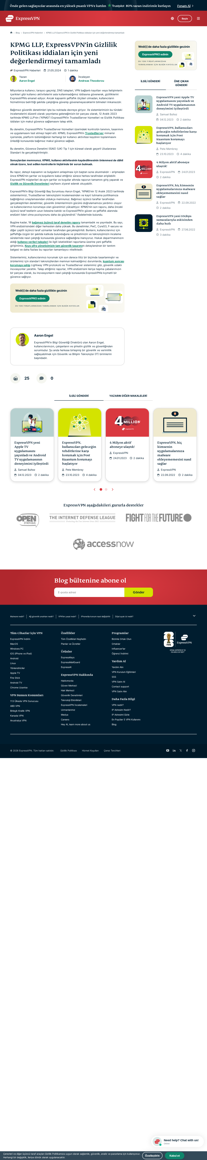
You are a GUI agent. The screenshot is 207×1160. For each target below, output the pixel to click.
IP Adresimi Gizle (120, 714)
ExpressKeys (67, 657)
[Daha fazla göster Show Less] (194, 615)
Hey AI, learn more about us (75, 724)
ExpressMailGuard (70, 662)
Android (14, 658)
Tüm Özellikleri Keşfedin (73, 639)
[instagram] (193, 750)
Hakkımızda (67, 680)
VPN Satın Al (118, 681)
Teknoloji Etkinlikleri (71, 700)
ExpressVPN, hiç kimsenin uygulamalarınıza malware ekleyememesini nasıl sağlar (175, 191)
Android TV (16, 682)
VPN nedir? (118, 705)
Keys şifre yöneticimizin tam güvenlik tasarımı (53, 245)
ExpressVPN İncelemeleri (74, 705)
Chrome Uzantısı (18, 687)
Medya (64, 714)
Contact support (120, 686)
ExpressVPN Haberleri (33, 33)
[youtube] (167, 750)
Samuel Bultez (168, 114)
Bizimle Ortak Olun (121, 639)
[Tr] (11, 32)
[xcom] (180, 750)
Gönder (138, 592)
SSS (114, 676)
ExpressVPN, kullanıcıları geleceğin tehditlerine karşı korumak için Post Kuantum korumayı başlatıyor (176, 135)
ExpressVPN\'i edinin (32, 298)
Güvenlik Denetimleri (71, 695)
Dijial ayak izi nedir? (124, 616)
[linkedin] (174, 750)
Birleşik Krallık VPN (20, 710)
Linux (13, 663)
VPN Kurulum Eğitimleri (124, 672)
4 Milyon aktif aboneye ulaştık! (172, 164)
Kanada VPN (17, 715)
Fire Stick (15, 677)
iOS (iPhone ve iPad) (21, 653)
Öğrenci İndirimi (120, 653)
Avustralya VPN (18, 720)
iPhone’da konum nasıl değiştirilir (95, 616)
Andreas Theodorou (91, 80)
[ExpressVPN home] (22, 18)
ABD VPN (15, 706)
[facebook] (187, 750)
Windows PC (16, 648)
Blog (18, 33)
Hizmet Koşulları (90, 750)
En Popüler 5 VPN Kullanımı (126, 719)
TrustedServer (94, 133)
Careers (65, 719)
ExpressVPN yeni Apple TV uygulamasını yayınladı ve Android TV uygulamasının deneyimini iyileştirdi (175, 103)
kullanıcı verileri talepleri (32, 241)
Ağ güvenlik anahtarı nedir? (41, 616)
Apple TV (15, 673)
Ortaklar (116, 643)
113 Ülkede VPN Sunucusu (24, 701)
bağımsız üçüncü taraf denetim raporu (56, 222)
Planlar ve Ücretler (70, 643)
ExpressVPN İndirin (20, 639)
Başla (185, 18)
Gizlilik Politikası (68, 750)
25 (26, 378)
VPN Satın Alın (119, 691)
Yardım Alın (117, 667)
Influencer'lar (118, 648)
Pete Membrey (169, 149)
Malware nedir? (17, 616)
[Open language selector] (172, 18)
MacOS (14, 643)
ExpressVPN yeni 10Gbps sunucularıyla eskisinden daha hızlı (174, 219)
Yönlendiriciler (17, 668)
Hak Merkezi (67, 690)
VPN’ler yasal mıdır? (67, 616)
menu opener (198, 18)
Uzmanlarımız (68, 709)
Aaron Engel (27, 80)
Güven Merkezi (69, 685)
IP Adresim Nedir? (121, 709)
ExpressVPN (167, 172)
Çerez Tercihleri (112, 750)
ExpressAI (66, 667)
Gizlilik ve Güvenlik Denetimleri (29, 183)
